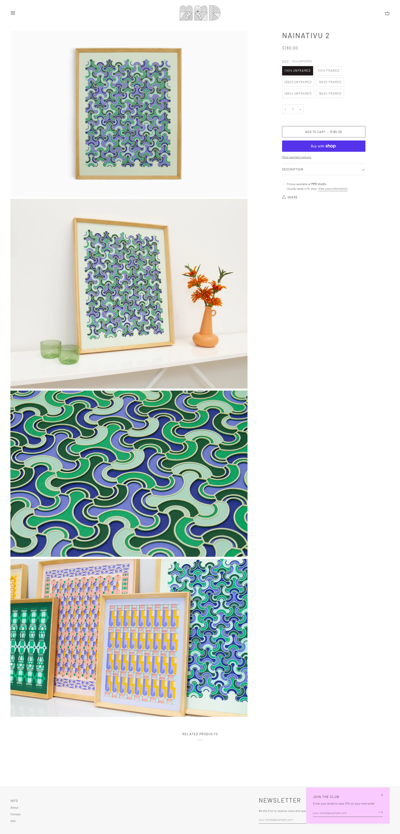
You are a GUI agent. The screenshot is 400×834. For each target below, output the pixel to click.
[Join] (379, 812)
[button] (182, 800)
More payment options (296, 157)
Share (293, 197)
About (14, 807)
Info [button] (14, 801)
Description (292, 169)
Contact (15, 814)
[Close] (384, 793)
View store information (333, 188)
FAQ (12, 821)
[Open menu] (16, 13)
